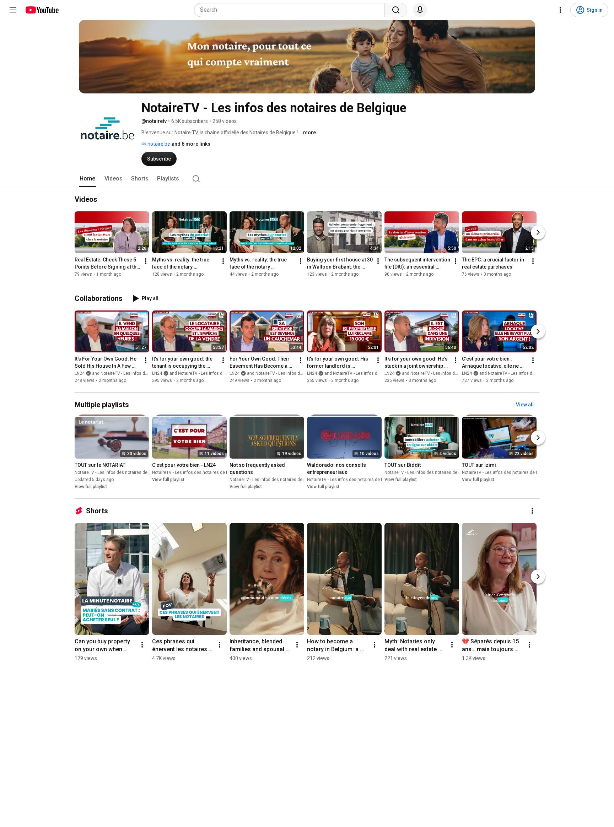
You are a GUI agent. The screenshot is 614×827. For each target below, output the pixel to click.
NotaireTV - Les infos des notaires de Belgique (120, 472)
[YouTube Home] (42, 10)
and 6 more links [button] (191, 144)
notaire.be (158, 144)
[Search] (395, 10)
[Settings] (560, 10)
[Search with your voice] (420, 10)
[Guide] (13, 10)
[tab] (87, 178)
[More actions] (146, 261)
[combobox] (291, 10)
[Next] (538, 232)
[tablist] (307, 178)
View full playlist (91, 486)
